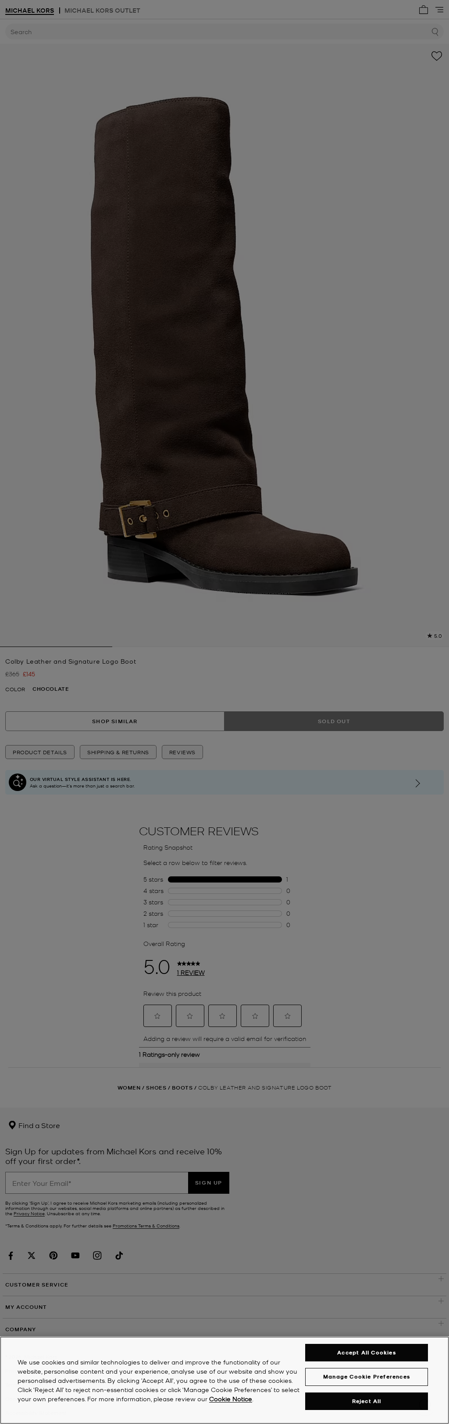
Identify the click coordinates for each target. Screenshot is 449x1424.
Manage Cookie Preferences (366, 1376)
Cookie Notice (230, 1399)
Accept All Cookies (366, 1352)
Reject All (366, 1401)
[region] (224, 1380)
